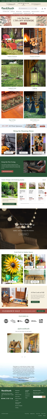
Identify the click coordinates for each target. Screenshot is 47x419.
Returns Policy (43, 413)
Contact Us (27, 395)
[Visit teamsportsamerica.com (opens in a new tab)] (14, 1)
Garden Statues (29, 266)
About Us (17, 392)
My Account (27, 393)
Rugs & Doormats (35, 281)
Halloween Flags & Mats (38, 152)
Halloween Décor (23, 152)
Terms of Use (38, 413)
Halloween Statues (8, 152)
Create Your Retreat (23, 234)
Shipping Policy (32, 413)
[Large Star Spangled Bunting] (32, 186)
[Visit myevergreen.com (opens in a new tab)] (3, 1)
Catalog (16, 407)
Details (35, 15)
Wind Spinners (12, 281)
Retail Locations (18, 398)
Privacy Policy (27, 413)
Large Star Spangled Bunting (31, 191)
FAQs (26, 397)
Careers (16, 400)
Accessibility (40, 415)
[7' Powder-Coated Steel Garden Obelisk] (41, 186)
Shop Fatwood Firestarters (7, 171)
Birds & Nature (40, 266)
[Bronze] (39, 195)
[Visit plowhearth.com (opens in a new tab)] (8, 1)
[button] (45, 9)
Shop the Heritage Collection (9, 203)
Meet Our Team (18, 394)
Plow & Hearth (6, 413)
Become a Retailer (18, 405)
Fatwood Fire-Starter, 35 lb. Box (22, 191)
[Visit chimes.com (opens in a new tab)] (22, 1)
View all (44, 179)
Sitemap (44, 415)
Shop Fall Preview (35, 301)
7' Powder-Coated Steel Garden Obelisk (41, 191)
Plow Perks (17, 396)
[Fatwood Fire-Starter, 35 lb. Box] (23, 186)
